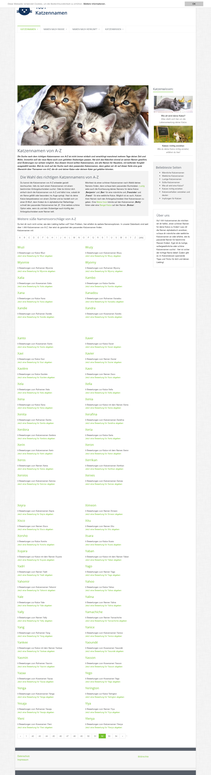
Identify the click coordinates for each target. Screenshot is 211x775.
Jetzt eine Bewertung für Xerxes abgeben (103, 483)
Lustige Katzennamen (171, 179)
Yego (88, 673)
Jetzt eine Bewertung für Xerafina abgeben (104, 423)
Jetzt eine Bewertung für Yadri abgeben (35, 574)
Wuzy (89, 247)
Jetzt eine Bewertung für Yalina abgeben (103, 605)
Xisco (21, 520)
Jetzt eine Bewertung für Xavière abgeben (36, 377)
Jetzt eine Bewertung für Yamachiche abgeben (106, 620)
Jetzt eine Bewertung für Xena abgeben (35, 407)
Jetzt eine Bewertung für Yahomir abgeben (36, 590)
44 (47, 736)
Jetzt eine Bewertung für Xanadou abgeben (104, 301)
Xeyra (21, 505)
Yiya (88, 703)
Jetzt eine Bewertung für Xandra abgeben (103, 316)
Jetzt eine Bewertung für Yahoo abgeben (103, 590)
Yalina (89, 597)
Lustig (142, 185)
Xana (21, 293)
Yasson (90, 658)
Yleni (20, 718)
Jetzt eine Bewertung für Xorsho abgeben (35, 544)
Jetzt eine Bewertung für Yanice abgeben (103, 636)
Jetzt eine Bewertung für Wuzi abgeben (35, 255)
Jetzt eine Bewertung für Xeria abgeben (102, 438)
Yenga (21, 688)
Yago (88, 566)
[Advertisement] (105, 56)
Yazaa (21, 673)
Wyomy (90, 262)
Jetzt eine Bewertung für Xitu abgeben (102, 529)
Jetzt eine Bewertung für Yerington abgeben (104, 696)
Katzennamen (28, 29)
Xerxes (90, 475)
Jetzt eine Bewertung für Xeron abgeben (103, 453)
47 (67, 736)
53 (109, 736)
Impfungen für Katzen (171, 198)
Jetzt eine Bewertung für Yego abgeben (102, 681)
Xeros (21, 460)
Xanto (21, 338)
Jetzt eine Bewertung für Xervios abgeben (36, 483)
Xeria (89, 429)
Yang (20, 627)
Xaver (89, 338)
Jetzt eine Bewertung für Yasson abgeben (103, 666)
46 (60, 736)
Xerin (21, 445)
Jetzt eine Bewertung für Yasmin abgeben (36, 666)
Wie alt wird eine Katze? (173, 185)
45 (54, 736)
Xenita (21, 414)
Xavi (20, 353)
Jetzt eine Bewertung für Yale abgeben (34, 605)
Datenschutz (23, 756)
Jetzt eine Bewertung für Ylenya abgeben (103, 727)
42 (33, 736)
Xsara (89, 536)
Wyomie (23, 262)
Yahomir (23, 581)
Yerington (92, 688)
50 (88, 736)
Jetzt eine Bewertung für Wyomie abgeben (36, 271)
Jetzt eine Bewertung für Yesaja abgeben (35, 712)
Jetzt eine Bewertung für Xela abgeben (34, 392)
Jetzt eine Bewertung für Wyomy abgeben (104, 271)
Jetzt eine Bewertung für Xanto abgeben (35, 346)
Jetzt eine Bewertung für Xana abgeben (35, 301)
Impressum (22, 759)
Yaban (89, 551)
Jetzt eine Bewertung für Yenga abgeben (35, 696)
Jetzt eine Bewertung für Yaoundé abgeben (104, 651)
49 (81, 736)
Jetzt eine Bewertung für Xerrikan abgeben (104, 468)
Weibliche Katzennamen (173, 175)
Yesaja (22, 703)
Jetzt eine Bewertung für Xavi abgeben (34, 362)
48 (74, 736)
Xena (21, 399)
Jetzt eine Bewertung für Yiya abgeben (102, 712)
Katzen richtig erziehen (172, 188)
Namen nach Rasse (54, 29)
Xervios (22, 475)
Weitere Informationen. (94, 3)
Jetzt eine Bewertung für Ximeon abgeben (104, 514)
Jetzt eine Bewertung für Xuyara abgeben (35, 559)
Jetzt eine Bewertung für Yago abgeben (102, 574)
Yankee (22, 642)
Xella (88, 384)
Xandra (90, 308)
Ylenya (90, 718)
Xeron (89, 445)
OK (194, 3)
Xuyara (22, 551)
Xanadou (91, 293)
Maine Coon (102, 201)
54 (116, 736)
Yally (20, 612)
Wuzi (20, 247)
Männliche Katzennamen (173, 172)
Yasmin (22, 658)
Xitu (88, 520)
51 (95, 736)
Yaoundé (91, 642)
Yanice (90, 627)
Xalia (20, 278)
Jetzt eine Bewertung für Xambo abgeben (103, 286)
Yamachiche (94, 612)
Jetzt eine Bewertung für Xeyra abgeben (35, 514)
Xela (20, 384)
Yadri (21, 566)
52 (102, 736)
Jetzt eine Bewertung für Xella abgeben (102, 392)
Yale (20, 597)
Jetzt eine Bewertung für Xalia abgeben (35, 286)
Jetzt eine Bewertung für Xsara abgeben (103, 544)
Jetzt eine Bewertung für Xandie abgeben (35, 316)
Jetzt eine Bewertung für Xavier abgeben (103, 362)
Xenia (89, 399)
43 (40, 736)
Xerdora (23, 429)
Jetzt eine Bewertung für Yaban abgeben (103, 559)
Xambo (90, 278)
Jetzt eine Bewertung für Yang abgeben (35, 636)
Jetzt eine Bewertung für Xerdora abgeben (36, 438)
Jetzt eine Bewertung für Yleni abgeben (35, 727)
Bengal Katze (106, 205)
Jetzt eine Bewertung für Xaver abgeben (103, 346)
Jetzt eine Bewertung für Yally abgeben (34, 620)
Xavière (22, 368)
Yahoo (89, 581)
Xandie (22, 308)
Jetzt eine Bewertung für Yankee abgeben (36, 651)
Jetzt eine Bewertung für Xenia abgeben (103, 407)
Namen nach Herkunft (84, 29)
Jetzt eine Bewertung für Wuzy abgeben (103, 255)
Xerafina (91, 414)
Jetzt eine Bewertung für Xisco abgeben (35, 529)
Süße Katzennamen (171, 182)
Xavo (88, 368)
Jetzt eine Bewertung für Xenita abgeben (35, 423)
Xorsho (22, 536)
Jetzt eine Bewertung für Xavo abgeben (102, 377)
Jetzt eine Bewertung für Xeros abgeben (35, 468)
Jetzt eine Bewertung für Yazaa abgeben (35, 681)
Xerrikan (91, 460)
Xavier (89, 353)
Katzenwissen (113, 29)
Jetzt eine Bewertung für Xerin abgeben (35, 453)
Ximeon (90, 505)
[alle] (141, 237)
